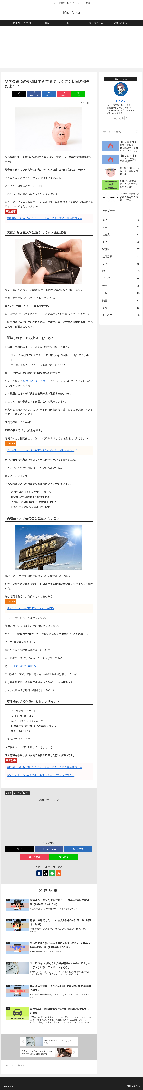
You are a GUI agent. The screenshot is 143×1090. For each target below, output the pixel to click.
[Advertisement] (71, 48)
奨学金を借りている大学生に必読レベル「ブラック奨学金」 (40, 775)
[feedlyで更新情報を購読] (52, 873)
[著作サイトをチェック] (39, 873)
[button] (137, 131)
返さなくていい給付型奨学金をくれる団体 (30, 608)
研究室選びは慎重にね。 (26, 666)
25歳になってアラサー (35, 381)
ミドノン (120, 100)
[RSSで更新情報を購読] (58, 873)
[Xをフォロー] (45, 873)
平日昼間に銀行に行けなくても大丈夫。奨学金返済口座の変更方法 (44, 218)
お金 (9, 793)
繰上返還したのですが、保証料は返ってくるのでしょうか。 (40, 450)
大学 (27, 793)
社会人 (18, 793)
